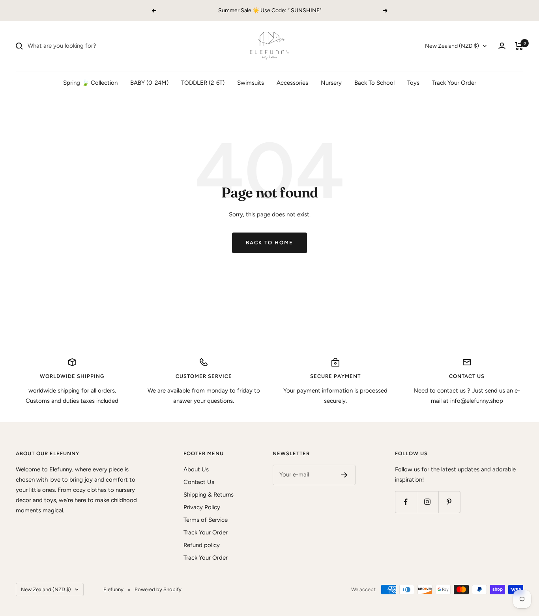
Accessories (292, 82)
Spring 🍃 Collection (90, 82)
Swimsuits (250, 82)
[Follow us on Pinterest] (449, 502)
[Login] (501, 46)
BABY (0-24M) (149, 82)
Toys (413, 82)
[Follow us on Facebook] (406, 502)
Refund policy (201, 545)
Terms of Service (205, 519)
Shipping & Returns (208, 494)
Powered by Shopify (158, 589)
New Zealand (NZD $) (452, 46)
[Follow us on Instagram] (427, 502)
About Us (196, 469)
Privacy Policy (201, 507)
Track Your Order (454, 82)
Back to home (269, 243)
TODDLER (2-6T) (203, 82)
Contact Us (198, 482)
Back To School (374, 82)
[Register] (344, 475)
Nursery (331, 82)
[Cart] (519, 46)
